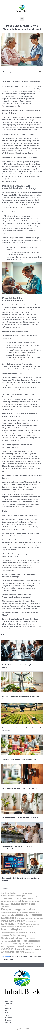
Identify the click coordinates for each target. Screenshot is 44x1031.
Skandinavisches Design (12, 938)
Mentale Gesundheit (33, 924)
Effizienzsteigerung (29, 901)
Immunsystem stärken (13, 921)
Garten (7, 1006)
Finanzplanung (33, 912)
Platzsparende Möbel (9, 933)
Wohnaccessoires (33, 949)
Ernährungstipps (21, 912)
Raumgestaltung (27, 932)
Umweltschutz (31, 946)
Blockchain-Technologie (30, 896)
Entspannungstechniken (18, 909)
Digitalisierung (16, 901)
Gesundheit (8, 917)
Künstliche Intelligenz (14, 923)
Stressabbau (6, 941)
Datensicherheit (7, 898)
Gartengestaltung (6, 915)
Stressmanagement (6, 944)
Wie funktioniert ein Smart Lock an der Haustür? (20, 788)
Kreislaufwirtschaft (31, 921)
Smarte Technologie (29, 938)
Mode (7, 1010)
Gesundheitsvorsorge (36, 918)
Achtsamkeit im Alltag (23, 893)
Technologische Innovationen (12, 947)
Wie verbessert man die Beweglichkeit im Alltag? (20, 817)
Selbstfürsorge (18, 935)
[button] (22, 19)
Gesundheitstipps (22, 918)
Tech (7, 1015)
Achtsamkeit (7, 893)
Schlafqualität (5, 935)
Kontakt (8, 1020)
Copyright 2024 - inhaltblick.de (22, 1029)
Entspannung (5, 906)
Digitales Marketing (20, 898)
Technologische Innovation (23, 944)
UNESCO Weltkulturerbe (13, 949)
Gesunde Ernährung (27, 914)
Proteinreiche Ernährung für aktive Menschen (19, 759)
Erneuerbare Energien (8, 912)
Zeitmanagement (29, 952)
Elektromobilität (7, 904)
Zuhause (8, 1003)
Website (8, 1022)
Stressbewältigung (26, 940)
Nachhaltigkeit (11, 929)
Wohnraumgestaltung (12, 951)
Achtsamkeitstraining (12, 895)
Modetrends (7, 926)
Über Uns (8, 1018)
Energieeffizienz (24, 903)
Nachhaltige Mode (23, 926)
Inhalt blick (9, 1001)
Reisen (7, 1013)
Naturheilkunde (27, 930)
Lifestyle (8, 1008)
